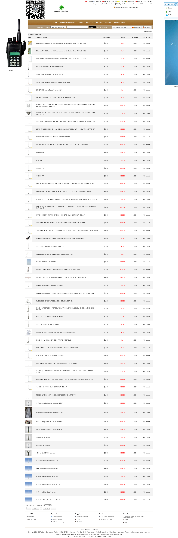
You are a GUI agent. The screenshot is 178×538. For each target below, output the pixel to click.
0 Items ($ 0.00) (121, 27)
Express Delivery (82, 516)
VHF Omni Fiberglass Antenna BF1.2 (48, 500)
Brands (80, 22)
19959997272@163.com (78, 536)
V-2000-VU (39, 160)
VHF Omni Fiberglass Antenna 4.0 (47, 461)
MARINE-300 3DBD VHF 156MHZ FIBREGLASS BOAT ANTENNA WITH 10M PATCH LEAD (65, 293)
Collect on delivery (58, 522)
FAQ (126, 522)
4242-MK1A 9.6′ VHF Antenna (45, 453)
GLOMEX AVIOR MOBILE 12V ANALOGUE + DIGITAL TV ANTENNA (58, 269)
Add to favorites (127, 4)
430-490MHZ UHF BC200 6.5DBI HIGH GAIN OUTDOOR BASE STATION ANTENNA (63, 191)
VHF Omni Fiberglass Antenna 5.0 (47, 476)
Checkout (137, 27)
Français (98, 1)
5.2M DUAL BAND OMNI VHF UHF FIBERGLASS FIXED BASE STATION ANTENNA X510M (65, 121)
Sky (169, 11)
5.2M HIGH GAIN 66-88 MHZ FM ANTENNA (50, 355)
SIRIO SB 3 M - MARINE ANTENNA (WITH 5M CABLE (53, 340)
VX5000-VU (40, 168)
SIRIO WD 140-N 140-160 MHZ (46, 262)
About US (89, 22)
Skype (170, 14)
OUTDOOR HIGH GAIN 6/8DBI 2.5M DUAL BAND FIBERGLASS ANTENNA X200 (62, 144)
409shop (87, 530)
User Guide (127, 514)
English (114, 1)
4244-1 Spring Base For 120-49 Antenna (49, 421)
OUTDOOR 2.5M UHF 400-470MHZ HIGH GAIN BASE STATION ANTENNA (60, 215)
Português (130, 1)
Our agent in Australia (107, 516)
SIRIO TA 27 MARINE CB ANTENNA (47, 324)
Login (101, 4)
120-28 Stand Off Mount (43, 437)
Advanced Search (102, 27)
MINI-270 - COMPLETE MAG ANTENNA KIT (50, 66)
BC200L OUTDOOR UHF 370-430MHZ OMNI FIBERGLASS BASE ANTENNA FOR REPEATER (66, 199)
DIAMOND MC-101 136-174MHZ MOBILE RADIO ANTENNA (55, 98)
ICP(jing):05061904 (93, 536)
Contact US (32, 519)
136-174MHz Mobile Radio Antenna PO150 (49, 74)
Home (55, 22)
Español (122, 1)
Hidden (11, 70)
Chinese (90, 1)
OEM (126, 520)
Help (106, 4)
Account (147, 27)
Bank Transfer (57, 516)
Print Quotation (147, 31)
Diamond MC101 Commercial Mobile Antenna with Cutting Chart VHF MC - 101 (61, 43)
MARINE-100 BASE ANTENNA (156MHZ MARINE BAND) (54, 301)
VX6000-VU (40, 176)
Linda (170, 8)
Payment (108, 22)
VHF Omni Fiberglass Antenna (45, 492)
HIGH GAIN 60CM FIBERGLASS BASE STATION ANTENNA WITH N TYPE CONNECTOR (65, 184)
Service (101, 514)
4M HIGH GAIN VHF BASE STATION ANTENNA (51, 387)
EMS (78, 519)
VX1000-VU (40, 152)
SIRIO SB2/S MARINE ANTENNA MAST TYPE (51, 246)
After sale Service (106, 519)
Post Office (80, 522)
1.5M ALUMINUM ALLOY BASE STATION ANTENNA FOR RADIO (57, 348)
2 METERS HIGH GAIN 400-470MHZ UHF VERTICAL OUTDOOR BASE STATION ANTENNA (66, 379)
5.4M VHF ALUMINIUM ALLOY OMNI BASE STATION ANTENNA (56, 363)
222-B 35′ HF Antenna (43, 445)
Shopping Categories (67, 22)
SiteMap (118, 4)
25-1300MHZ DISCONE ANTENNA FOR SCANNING (53, 137)
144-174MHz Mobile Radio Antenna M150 (49, 90)
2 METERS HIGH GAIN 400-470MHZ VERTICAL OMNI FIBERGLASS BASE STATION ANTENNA (67, 230)
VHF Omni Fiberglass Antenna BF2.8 (48, 484)
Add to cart (146, 43)
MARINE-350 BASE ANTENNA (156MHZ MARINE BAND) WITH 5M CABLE (60, 238)
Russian (140, 1)
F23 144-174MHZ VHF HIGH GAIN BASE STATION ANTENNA (56, 395)
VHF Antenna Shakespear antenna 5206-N (49, 403)
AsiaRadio (95, 530)
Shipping (99, 22)
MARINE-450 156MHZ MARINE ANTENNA (49, 285)
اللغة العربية (148, 1)
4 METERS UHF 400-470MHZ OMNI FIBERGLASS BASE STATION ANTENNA (61, 223)
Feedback (112, 4)
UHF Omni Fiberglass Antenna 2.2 (47, 468)
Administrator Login (105, 536)
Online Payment (58, 519)
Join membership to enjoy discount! (127, 7)
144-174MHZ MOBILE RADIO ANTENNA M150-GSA (53, 82)
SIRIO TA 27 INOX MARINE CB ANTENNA (49, 316)
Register (96, 4)
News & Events (119, 22)
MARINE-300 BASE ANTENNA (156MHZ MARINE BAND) (54, 254)
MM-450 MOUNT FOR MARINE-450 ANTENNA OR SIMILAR (55, 332)
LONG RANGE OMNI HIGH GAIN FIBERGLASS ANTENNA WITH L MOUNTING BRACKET (65, 129)
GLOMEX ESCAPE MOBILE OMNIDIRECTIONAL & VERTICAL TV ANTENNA (61, 277)
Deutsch (107, 1)
